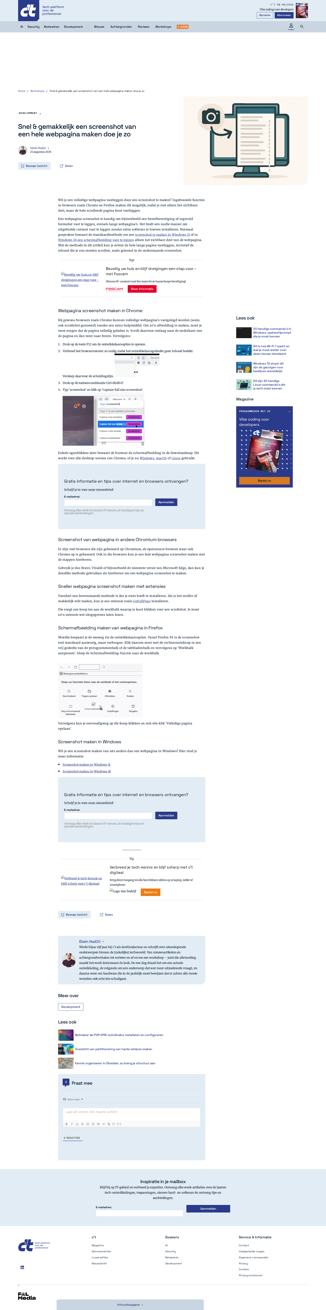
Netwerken (172, 1257)
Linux (176, 458)
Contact (244, 1245)
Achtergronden (121, 27)
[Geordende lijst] (87, 1124)
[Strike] (82, 1124)
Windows (147, 458)
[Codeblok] (103, 1124)
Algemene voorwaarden (253, 1257)
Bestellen (265, 15)
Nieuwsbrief (99, 1263)
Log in (18, 158)
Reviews (143, 27)
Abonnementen (101, 1251)
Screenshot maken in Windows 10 (87, 771)
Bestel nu (150, 892)
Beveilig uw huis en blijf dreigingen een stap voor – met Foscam (151, 271)
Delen (69, 166)
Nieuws (99, 27)
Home (21, 91)
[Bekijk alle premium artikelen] (183, 26)
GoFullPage (142, 601)
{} (113, 1123)
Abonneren (284, 15)
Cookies (244, 1269)
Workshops (163, 27)
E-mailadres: (72, 496)
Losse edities (100, 1257)
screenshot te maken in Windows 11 (162, 235)
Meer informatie (142, 289)
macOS (161, 458)
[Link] (108, 1124)
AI (166, 1245)
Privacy (243, 1263)
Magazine (98, 1245)
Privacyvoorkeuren (251, 1275)
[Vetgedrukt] (66, 1124)
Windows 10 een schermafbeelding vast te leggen (96, 240)
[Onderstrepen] (77, 1124)
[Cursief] (72, 1124)
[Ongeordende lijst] (93, 1124)
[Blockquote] (98, 1124)
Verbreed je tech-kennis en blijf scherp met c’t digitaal (151, 870)
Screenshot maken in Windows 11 (86, 764)
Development (28, 113)
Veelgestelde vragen (251, 1251)
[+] (119, 1123)
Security (170, 1251)
